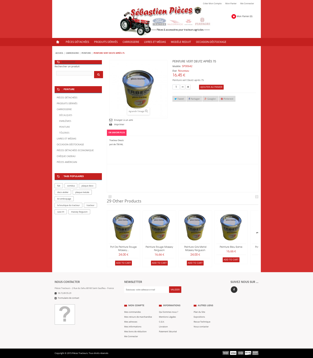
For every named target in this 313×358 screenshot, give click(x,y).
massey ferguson (79, 212)
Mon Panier (231, 3)
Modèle (176, 66)
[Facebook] (234, 289)
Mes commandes (132, 312)
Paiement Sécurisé (168, 331)
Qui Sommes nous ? (168, 312)
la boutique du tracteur (68, 205)
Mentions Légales (167, 317)
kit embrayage (64, 199)
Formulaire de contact (68, 298)
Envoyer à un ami (123, 120)
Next (256, 196)
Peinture (86, 53)
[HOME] (57, 42)
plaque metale (82, 192)
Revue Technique (202, 322)
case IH (60, 212)
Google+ (211, 99)
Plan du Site (199, 312)
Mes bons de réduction (135, 331)
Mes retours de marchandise (138, 317)
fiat (58, 186)
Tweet (180, 99)
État (174, 71)
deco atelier (62, 192)
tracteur (90, 205)
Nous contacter (201, 326)
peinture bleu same (231, 247)
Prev (110, 196)
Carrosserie (72, 53)
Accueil (59, 53)
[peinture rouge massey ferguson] (159, 227)
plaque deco (87, 186)
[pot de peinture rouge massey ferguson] (123, 227)
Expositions (199, 317)
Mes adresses (130, 322)
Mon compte (136, 305)
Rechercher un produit (67, 66)
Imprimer (119, 124)
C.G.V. (161, 322)
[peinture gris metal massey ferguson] (195, 227)
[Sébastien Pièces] (171, 21)
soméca (71, 186)
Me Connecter (247, 3)
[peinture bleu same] (231, 227)
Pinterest (228, 99)
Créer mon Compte (212, 3)
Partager (195, 99)
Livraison (163, 326)
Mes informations (132, 326)
